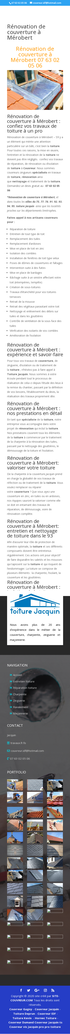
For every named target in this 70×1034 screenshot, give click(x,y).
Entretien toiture (24, 681)
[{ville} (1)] (15, 784)
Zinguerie (19, 700)
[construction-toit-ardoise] (55, 850)
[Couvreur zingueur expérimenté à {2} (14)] (35, 964)
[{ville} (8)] (15, 825)
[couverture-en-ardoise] (15, 863)
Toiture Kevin (22, 1018)
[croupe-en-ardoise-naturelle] (35, 863)
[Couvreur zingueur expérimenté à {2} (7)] (15, 940)
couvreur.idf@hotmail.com (27, 751)
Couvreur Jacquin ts (48, 1022)
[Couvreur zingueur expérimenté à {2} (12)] (55, 953)
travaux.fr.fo (18, 743)
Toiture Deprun (24, 1013)
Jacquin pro (35, 1027)
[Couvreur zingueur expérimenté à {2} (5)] (35, 927)
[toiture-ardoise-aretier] (35, 901)
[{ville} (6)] (35, 812)
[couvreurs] (15, 812)
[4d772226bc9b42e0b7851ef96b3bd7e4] (15, 850)
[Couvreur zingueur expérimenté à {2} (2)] (35, 914)
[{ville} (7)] (55, 812)
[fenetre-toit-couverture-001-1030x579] (15, 875)
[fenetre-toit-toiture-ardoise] (35, 875)
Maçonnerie (20, 713)
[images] (55, 876)
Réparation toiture (25, 688)
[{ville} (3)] (35, 797)
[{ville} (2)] (55, 784)
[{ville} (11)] (15, 837)
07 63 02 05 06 (20, 758)
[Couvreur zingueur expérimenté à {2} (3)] (55, 914)
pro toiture (53, 1027)
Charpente (20, 694)
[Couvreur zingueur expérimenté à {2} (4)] (15, 927)
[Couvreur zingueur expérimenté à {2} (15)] (55, 965)
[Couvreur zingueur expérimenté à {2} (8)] (35, 940)
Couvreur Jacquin (47, 1009)
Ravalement (20, 707)
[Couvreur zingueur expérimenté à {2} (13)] (15, 965)
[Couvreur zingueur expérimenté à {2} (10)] (15, 953)
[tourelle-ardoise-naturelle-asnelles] (55, 902)
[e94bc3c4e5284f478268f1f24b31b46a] (55, 863)
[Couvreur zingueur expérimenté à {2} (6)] (55, 926)
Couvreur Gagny (20, 1009)
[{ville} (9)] (35, 825)
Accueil (17, 675)
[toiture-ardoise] (15, 901)
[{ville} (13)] (55, 837)
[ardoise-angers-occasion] (35, 850)
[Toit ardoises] (35, 888)
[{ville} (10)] (55, 825)
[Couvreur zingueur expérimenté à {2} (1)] (15, 915)
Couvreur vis (18, 1027)
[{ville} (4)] (55, 798)
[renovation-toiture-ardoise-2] (15, 888)
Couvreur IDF (47, 1013)
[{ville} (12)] (35, 837)
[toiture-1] (55, 888)
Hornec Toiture (45, 1018)
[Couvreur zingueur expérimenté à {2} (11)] (35, 953)
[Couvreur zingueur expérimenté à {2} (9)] (55, 940)
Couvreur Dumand (21, 1022)
